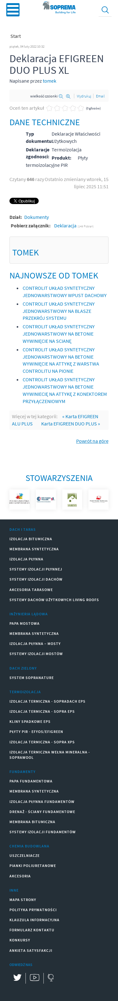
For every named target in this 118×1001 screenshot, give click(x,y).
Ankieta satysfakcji (30, 950)
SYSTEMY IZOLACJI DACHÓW (36, 579)
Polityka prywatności (33, 909)
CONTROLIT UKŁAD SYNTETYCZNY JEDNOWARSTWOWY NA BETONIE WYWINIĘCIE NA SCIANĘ (59, 333)
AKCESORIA (20, 876)
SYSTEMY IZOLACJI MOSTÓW (36, 653)
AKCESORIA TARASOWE (31, 589)
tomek (49, 81)
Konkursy (19, 940)
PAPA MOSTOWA (24, 623)
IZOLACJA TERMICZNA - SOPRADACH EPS (47, 701)
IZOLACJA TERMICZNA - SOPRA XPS (42, 742)
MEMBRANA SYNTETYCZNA (34, 549)
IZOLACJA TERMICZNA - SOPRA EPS (42, 711)
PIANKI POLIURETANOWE (32, 865)
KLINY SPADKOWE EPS (30, 721)
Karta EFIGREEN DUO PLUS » (70, 423)
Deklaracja (65, 225)
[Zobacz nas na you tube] (34, 978)
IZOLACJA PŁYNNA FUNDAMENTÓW (42, 801)
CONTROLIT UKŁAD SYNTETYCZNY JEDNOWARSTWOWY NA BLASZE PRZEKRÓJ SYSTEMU (59, 311)
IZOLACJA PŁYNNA (26, 559)
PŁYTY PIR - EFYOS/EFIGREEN (36, 731)
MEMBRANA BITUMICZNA (32, 821)
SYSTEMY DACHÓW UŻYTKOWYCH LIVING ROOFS (54, 599)
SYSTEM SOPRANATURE (31, 677)
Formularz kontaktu (31, 930)
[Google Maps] (50, 978)
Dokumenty (36, 217)
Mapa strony (22, 899)
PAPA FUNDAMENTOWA (31, 781)
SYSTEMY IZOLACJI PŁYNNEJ (35, 569)
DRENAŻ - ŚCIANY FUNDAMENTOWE (42, 811)
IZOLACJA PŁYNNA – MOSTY (35, 643)
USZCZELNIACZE (24, 855)
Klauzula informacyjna (34, 919)
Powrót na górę (92, 441)
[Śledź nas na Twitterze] (17, 978)
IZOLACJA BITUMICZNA (30, 538)
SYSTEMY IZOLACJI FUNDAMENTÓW (42, 831)
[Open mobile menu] (13, 9)
